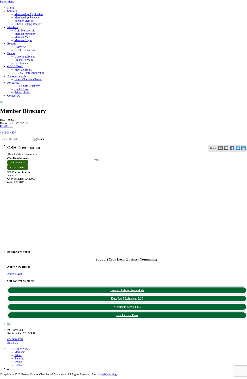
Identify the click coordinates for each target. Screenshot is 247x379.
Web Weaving (109, 374)
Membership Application (28, 14)
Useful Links (21, 89)
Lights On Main (23, 59)
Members (12, 27)
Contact (18, 365)
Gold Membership (24, 30)
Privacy (18, 355)
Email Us (5, 126)
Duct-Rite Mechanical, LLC (127, 298)
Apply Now (21, 348)
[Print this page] (220, 148)
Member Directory (25, 33)
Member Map (22, 37)
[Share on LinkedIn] (243, 148)
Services (12, 10)
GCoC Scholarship (25, 50)
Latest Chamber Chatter (28, 79)
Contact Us (13, 95)
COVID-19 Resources (27, 85)
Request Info (17, 167)
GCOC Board (15, 66)
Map (96, 159)
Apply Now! (14, 273)
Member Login (23, 40)
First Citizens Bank (127, 315)
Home (10, 7)
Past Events (21, 63)
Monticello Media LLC (127, 307)
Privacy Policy (22, 92)
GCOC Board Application (29, 72)
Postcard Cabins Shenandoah (127, 290)
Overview (20, 46)
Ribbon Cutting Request (28, 24)
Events (11, 53)
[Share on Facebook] (232, 148)
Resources (13, 82)
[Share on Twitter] (238, 148)
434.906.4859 (8, 132)
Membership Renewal (27, 17)
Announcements (16, 76)
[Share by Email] (226, 148)
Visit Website (18, 162)
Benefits (12, 43)
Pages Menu (7, 1)
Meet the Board (23, 69)
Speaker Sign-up (23, 20)
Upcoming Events (24, 56)
